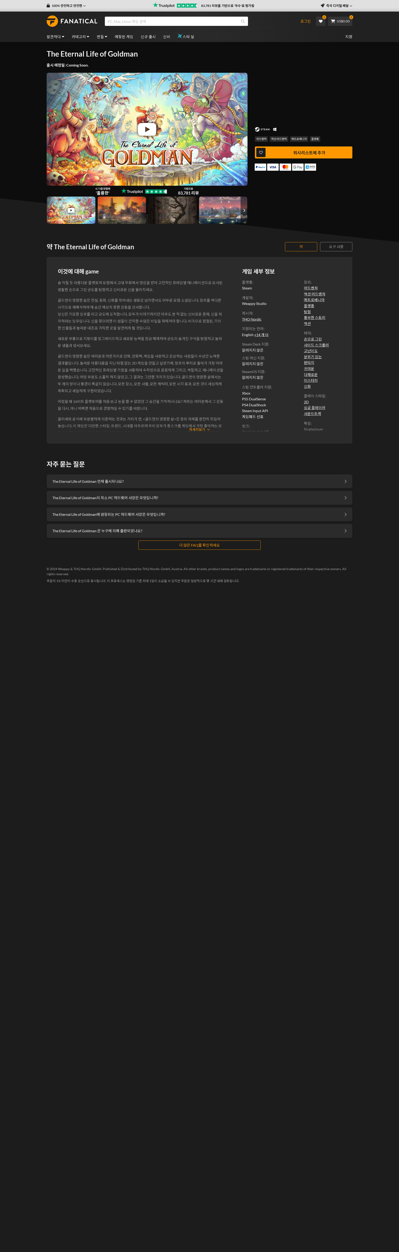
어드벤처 (261, 139)
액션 (307, 323)
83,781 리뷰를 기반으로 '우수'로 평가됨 (227, 6)
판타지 (309, 362)
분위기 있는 (313, 357)
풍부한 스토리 (314, 317)
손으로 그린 (313, 339)
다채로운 (311, 374)
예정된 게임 (124, 36)
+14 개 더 (261, 335)
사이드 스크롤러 (316, 345)
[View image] (71, 210)
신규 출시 (148, 36)
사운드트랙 (312, 413)
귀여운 (309, 368)
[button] (66, 5)
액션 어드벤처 (279, 139)
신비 (166, 36)
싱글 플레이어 (314, 407)
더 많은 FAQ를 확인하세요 (199, 545)
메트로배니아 (299, 139)
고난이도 (311, 351)
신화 (307, 386)
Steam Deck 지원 (255, 344)
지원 (348, 36)
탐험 (307, 312)
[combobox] (200, 21)
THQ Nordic (251, 319)
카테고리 (79, 36)
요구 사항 (336, 246)
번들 (100, 36)
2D (306, 402)
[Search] (243, 21)
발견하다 (54, 36)
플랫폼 (315, 139)
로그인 (305, 21)
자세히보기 (197, 429)
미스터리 (311, 380)
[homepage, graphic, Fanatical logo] (72, 21)
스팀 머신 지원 (253, 358)
